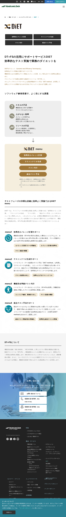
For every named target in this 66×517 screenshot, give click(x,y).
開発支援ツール (32, 444)
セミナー (11, 482)
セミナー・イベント (13, 479)
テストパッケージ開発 (51, 468)
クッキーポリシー (50, 488)
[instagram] (17, 1)
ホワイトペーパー (32, 472)
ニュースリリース (31, 479)
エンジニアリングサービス (25, 17)
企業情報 (29, 495)
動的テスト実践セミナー (15, 491)
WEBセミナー (12, 484)
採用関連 (30, 490)
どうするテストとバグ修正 (34, 433)
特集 (27, 428)
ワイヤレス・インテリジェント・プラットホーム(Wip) (53, 452)
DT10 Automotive (34, 465)
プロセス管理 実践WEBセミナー (16, 494)
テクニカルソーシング (51, 466)
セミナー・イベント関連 (34, 487)
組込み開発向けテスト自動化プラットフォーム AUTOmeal (34, 451)
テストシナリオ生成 (47, 37)
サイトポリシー (49, 493)
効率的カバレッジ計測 (19, 37)
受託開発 (48, 463)
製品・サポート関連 (33, 484)
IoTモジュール (49, 444)
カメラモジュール (50, 447)
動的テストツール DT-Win (34, 459)
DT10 (30, 463)
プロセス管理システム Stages (33, 456)
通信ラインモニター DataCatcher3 (34, 468)
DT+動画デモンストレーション (16, 487)
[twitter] (20, 1)
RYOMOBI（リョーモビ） (34, 431)
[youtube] (28, 1)
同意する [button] (9, 512)
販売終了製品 (30, 462)
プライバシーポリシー (51, 483)
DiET (47, 461)
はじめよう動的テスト (33, 436)
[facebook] (24, 1)
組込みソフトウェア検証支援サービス (53, 471)
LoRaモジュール (50, 449)
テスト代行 (18, 42)
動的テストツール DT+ (33, 447)
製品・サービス (12, 17)
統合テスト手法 (47, 42)
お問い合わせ (49, 479)
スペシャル (30, 482)
